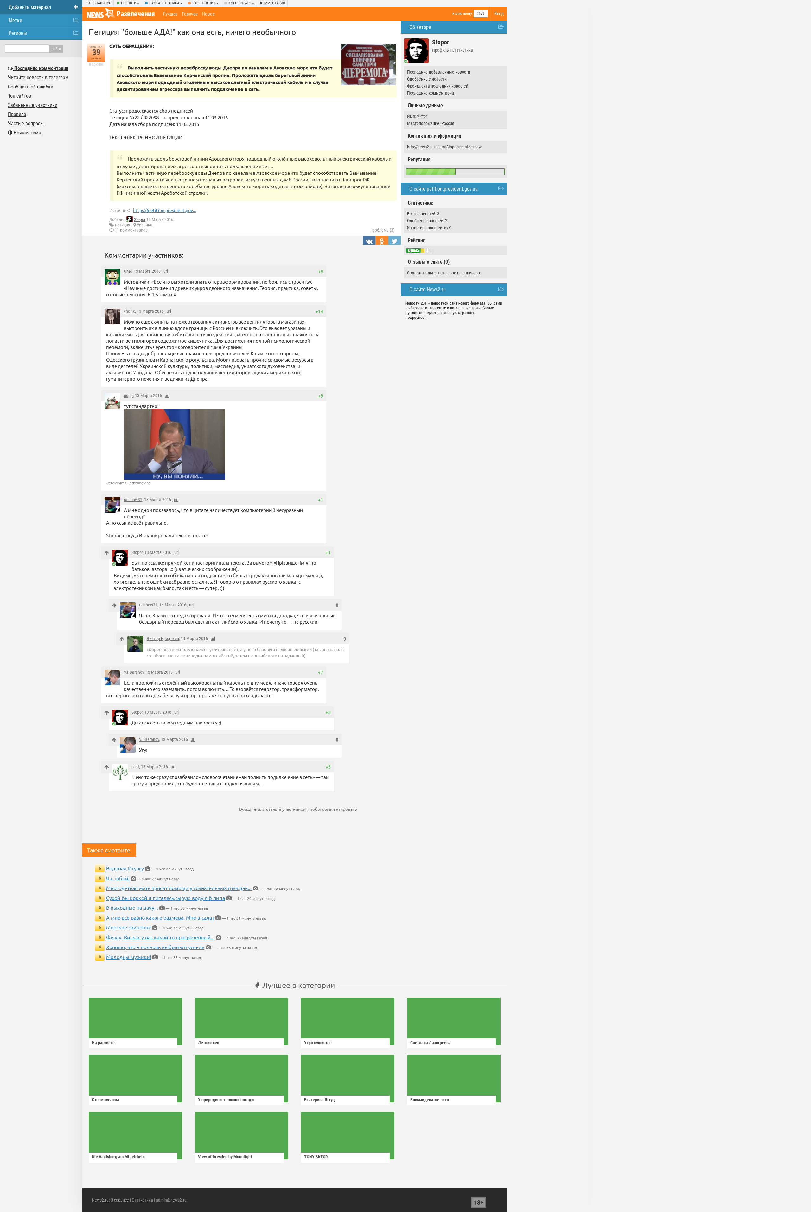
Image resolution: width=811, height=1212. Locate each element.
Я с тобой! (118, 878)
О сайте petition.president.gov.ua (443, 189)
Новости (128, 3)
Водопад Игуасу (125, 868)
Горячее (190, 14)
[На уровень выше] (106, 553)
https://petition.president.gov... (164, 210)
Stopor (139, 219)
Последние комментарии (430, 92)
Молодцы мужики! (128, 956)
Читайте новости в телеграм (38, 78)
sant (135, 766)
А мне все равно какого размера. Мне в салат (160, 917)
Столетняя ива (105, 1099)
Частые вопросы (26, 124)
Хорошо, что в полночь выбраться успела (155, 947)
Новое (208, 14)
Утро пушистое (318, 1042)
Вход (499, 13)
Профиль (440, 50)
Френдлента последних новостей (437, 85)
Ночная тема (26, 133)
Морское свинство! (128, 927)
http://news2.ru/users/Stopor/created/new (444, 146)
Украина (144, 224)
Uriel (128, 271)
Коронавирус (99, 3)
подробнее (415, 317)
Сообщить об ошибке (30, 87)
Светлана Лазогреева (430, 1042)
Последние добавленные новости (438, 72)
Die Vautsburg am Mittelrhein (118, 1156)
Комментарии (272, 3)
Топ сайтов (19, 96)
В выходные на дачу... (132, 907)
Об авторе (420, 27)
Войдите (248, 809)
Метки (15, 20)
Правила (17, 114)
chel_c (129, 311)
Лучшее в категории (297, 985)
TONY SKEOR (316, 1156)
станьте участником (286, 809)
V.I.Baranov (134, 672)
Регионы (18, 33)
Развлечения (203, 3)
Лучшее (170, 14)
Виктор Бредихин (163, 638)
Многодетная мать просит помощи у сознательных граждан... (179, 888)
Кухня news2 (239, 3)
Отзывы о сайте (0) (429, 262)
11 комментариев (131, 230)
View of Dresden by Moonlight (225, 1156)
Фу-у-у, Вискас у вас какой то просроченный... (160, 937)
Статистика (462, 50)
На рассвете (103, 1042)
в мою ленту (462, 13)
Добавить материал (30, 7)
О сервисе (120, 1199)
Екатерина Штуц (319, 1099)
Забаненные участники (32, 105)
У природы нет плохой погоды (226, 1099)
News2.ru (100, 1199)
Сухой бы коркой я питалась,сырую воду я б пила (165, 897)
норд (128, 395)
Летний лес (208, 1042)
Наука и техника (164, 3)
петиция (122, 224)
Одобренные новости (427, 79)
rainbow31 (133, 499)
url (165, 271)
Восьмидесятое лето (429, 1099)
